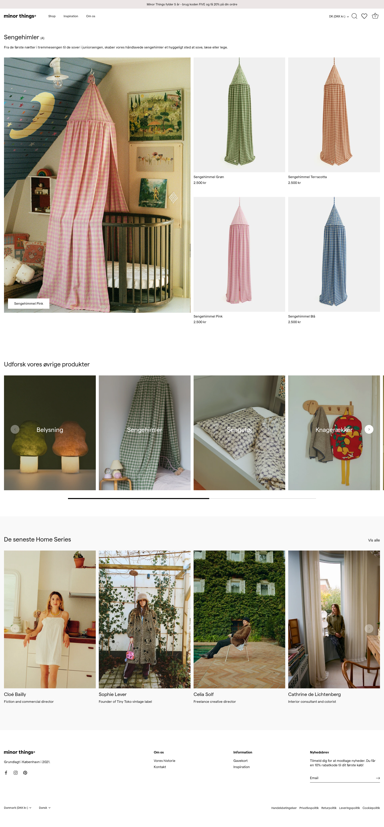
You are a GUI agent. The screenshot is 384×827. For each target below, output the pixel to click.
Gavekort (240, 760)
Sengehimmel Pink (28, 303)
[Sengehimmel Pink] (239, 254)
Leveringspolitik (349, 808)
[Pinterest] (25, 772)
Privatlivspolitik (309, 808)
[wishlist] (364, 16)
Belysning (50, 429)
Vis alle (374, 540)
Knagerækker (334, 429)
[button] (199, 118)
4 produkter (144, 437)
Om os (90, 16)
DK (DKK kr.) (337, 16)
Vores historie (164, 760)
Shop (52, 16)
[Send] (378, 778)
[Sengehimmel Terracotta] (334, 114)
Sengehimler (144, 429)
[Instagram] (16, 772)
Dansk (43, 807)
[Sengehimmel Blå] (334, 254)
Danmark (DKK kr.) (16, 807)
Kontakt (160, 767)
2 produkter (334, 437)
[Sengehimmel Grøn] (239, 114)
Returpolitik (329, 808)
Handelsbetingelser (284, 808)
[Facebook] (6, 772)
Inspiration (71, 16)
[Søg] (354, 16)
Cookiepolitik (371, 808)
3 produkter (49, 437)
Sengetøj (239, 429)
